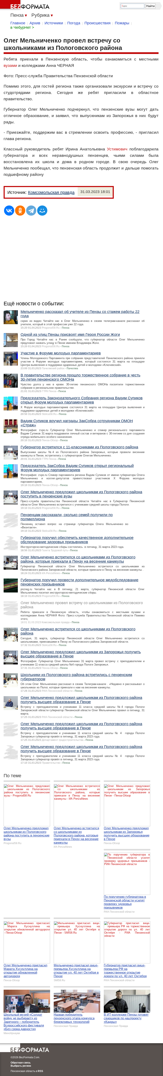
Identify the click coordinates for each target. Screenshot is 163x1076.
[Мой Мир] (42, 210)
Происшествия (97, 23)
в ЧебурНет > (22, 27)
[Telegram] (31, 210)
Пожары (122, 23)
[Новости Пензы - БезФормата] (25, 5)
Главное (17, 23)
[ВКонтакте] (9, 210)
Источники (54, 23)
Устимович (117, 149)
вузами (10, 65)
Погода (73, 23)
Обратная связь (21, 1062)
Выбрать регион (21, 1065)
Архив (35, 23)
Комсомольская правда (51, 192)
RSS (40, 1071)
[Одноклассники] (20, 210)
